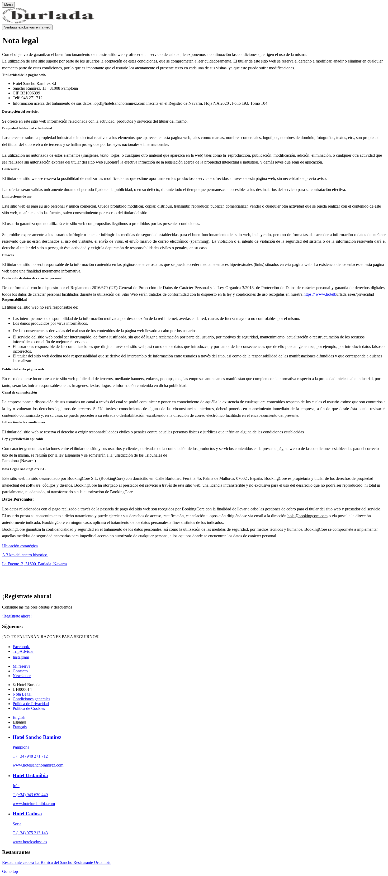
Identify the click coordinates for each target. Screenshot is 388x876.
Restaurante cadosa (18, 862)
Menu (8, 5)
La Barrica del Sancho (54, 862)
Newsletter (22, 675)
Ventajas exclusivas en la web (27, 27)
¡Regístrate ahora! (17, 616)
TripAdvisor (23, 651)
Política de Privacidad (31, 703)
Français (20, 727)
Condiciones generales (31, 699)
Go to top (10, 871)
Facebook (21, 646)
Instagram (21, 657)
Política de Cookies (29, 708)
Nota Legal (22, 694)
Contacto (20, 671)
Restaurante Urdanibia (92, 862)
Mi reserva (21, 666)
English (19, 717)
